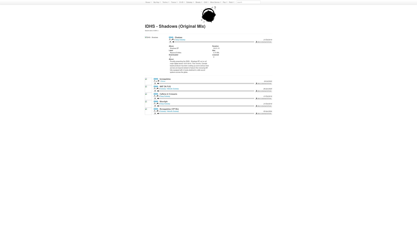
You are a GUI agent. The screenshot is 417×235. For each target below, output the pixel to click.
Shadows (178, 37)
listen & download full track (264, 42)
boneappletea (165, 79)
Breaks (198, 2)
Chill (205, 2)
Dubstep (189, 2)
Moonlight (164, 101)
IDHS (171, 37)
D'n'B (181, 2)
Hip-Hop (156, 2)
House (148, 2)
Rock (231, 2)
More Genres (215, 2)
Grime (163, 81)
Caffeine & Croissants (168, 94)
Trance (173, 2)
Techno (165, 2)
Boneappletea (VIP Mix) (169, 109)
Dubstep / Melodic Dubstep (169, 89)
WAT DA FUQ (165, 86)
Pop (224, 2)
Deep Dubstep (180, 40)
